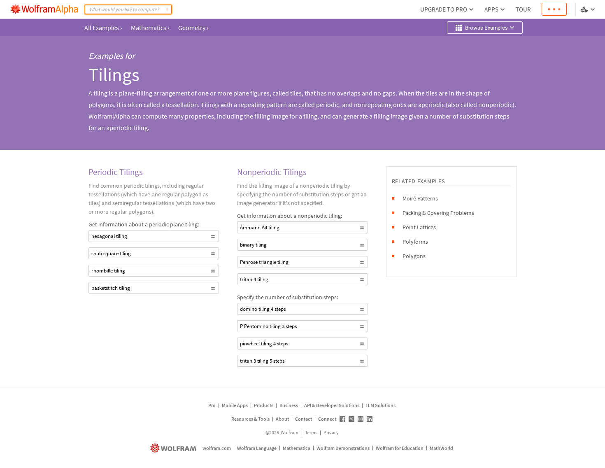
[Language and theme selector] (588, 9)
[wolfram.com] (174, 448)
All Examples (103, 27)
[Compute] (167, 9)
